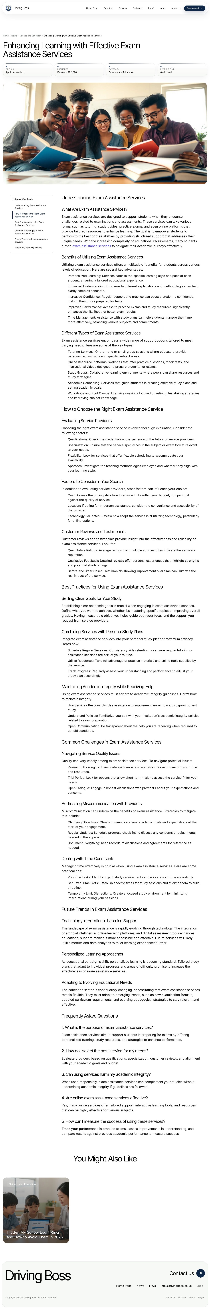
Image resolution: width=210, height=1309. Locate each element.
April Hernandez (15, 72)
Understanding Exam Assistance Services (30, 206)
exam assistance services (91, 246)
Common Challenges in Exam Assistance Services (29, 232)
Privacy (182, 1297)
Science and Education (30, 36)
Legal (201, 1297)
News (14, 36)
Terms (192, 1297)
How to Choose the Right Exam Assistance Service (30, 215)
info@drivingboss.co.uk (176, 1285)
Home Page (124, 1285)
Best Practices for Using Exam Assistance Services (29, 223)
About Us (170, 1297)
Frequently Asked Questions (28, 247)
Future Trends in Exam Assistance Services (31, 240)
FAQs (152, 1285)
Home (6, 36)
